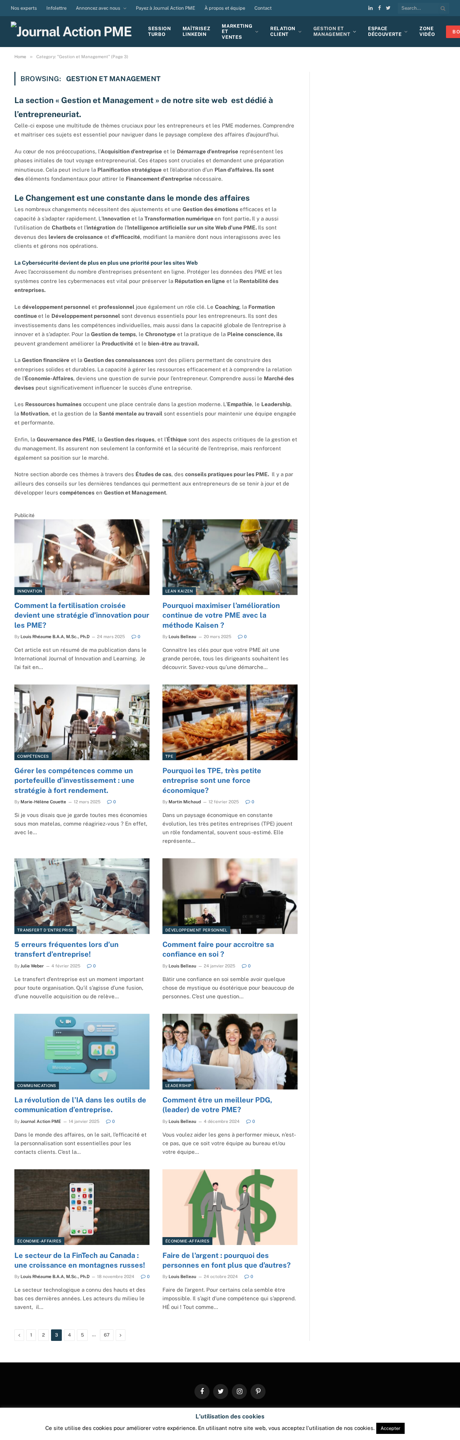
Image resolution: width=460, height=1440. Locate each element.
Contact (263, 8)
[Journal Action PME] (74, 31)
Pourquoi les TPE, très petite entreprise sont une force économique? (211, 780)
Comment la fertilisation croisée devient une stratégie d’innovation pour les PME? (81, 615)
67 (107, 1335)
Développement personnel (196, 930)
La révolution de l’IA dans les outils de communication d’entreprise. (80, 1105)
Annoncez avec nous (98, 8)
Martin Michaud (185, 801)
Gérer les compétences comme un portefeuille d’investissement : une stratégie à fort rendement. (74, 780)
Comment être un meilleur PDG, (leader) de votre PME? (217, 1105)
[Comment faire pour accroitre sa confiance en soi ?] (230, 896)
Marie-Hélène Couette (43, 801)
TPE (169, 756)
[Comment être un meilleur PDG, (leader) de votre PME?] (230, 1052)
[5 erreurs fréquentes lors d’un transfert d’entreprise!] (82, 896)
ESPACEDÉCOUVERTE (385, 31)
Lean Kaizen (179, 591)
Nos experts (24, 8)
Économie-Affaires (39, 1241)
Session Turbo (159, 31)
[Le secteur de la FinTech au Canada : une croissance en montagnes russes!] (82, 1207)
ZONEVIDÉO (427, 31)
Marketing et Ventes (237, 31)
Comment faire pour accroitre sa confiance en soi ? (218, 949)
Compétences (33, 756)
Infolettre (56, 8)
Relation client (282, 31)
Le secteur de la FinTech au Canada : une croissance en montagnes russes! (79, 1260)
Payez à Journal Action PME (165, 8)
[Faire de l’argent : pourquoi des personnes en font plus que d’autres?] (230, 1207)
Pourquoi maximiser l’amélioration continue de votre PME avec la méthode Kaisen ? (221, 615)
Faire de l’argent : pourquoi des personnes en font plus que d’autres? (226, 1260)
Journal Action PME (40, 1121)
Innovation (29, 591)
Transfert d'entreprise (45, 930)
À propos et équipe (224, 8)
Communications (36, 1085)
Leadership (178, 1085)
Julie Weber (32, 965)
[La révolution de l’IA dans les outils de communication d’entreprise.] (82, 1052)
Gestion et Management (331, 31)
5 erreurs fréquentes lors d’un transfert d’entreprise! (66, 949)
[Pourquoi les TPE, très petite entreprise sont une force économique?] (230, 722)
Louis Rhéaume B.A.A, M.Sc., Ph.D (54, 636)
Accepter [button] (390, 1428)
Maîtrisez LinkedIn (197, 31)
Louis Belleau (182, 636)
